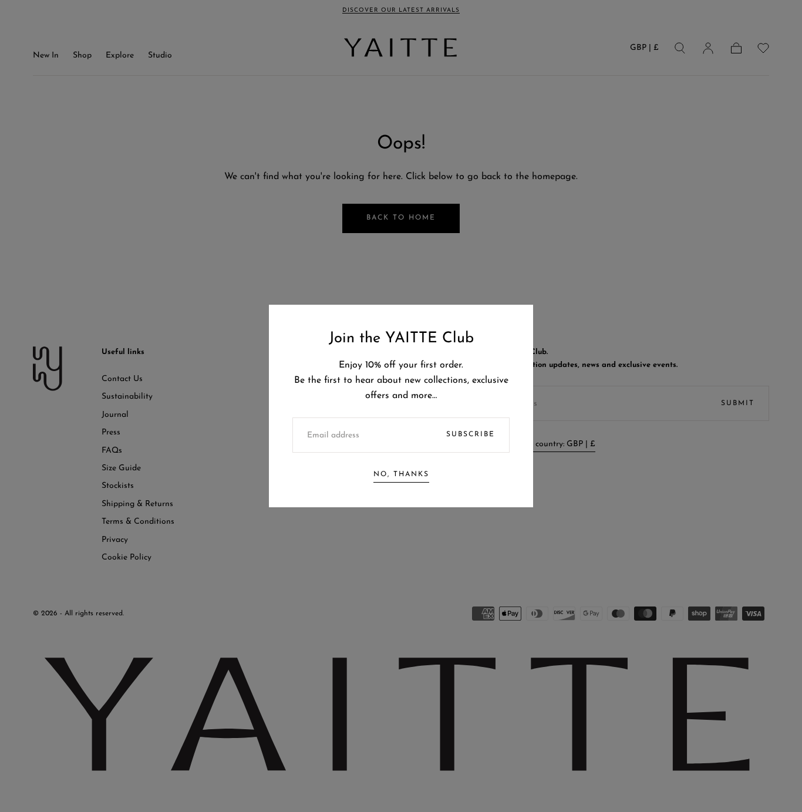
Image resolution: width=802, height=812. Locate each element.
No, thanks (401, 474)
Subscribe (470, 434)
